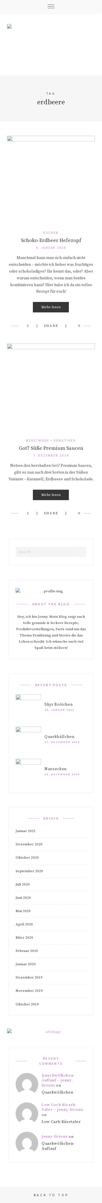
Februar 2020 (27, 951)
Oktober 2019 (27, 1004)
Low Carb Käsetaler (61, 1121)
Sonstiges (65, 440)
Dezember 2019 (29, 977)
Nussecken (55, 769)
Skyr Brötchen (58, 704)
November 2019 (29, 990)
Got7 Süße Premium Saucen (51, 448)
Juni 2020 (23, 897)
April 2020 (24, 924)
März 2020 (24, 937)
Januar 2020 (26, 964)
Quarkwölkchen (57, 1092)
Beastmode (37, 440)
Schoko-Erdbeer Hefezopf (51, 240)
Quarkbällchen (59, 736)
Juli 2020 (23, 884)
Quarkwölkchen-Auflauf (58, 1146)
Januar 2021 (26, 831)
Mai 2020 (23, 911)
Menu (51, 6)
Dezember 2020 (29, 844)
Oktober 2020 (27, 857)
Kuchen (50, 233)
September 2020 (29, 871)
